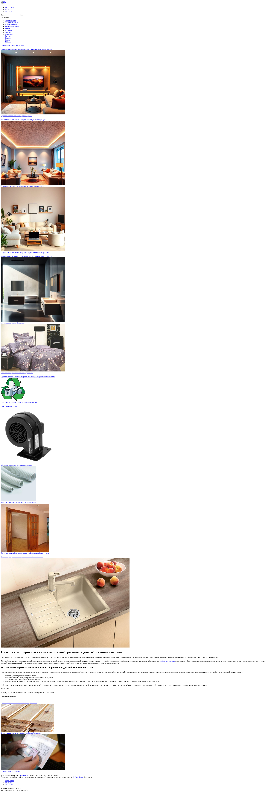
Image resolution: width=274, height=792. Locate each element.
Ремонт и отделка (11, 24)
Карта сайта (9, 7)
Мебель (8, 42)
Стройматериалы (11, 23)
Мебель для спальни (167, 661)
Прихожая (9, 34)
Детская (8, 38)
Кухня (7, 28)
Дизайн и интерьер (12, 26)
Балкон (7, 40)
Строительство (10, 21)
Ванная (7, 36)
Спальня (8, 32)
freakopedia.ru (23, 775)
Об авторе (9, 11)
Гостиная (8, 30)
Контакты (8, 9)
